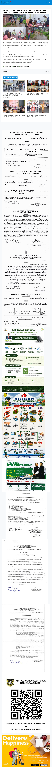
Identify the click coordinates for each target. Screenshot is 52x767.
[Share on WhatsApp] (16, 66)
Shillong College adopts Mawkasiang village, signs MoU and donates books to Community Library (14, 115)
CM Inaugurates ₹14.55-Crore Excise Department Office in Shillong (37, 94)
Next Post (48, 71)
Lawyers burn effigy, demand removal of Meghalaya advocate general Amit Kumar (36, 115)
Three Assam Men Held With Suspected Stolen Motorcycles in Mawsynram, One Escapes (12, 94)
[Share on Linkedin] (21, 66)
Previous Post (4, 71)
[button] (46, 2)
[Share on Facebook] (5, 66)
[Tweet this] (11, 66)
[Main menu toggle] (49, 2)
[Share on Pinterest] (26, 66)
